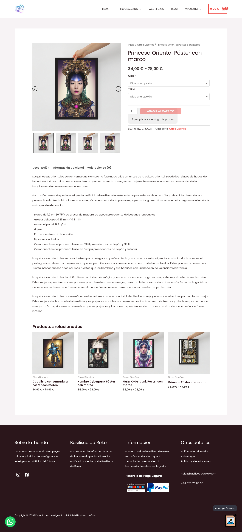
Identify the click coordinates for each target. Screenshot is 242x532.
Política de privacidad (195, 451)
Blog (174, 9)
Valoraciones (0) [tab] (99, 167)
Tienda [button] (104, 9)
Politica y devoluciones (196, 461)
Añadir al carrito (160, 111)
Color (132, 76)
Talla (131, 89)
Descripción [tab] (40, 167)
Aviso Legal (188, 456)
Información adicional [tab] (68, 167)
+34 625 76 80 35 (192, 483)
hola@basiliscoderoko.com (198, 473)
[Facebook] (26, 474)
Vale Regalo (156, 9)
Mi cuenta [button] (191, 9)
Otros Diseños (145, 45)
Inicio (131, 45)
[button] (10, 521)
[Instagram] (18, 474)
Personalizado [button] (128, 9)
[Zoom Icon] (76, 87)
